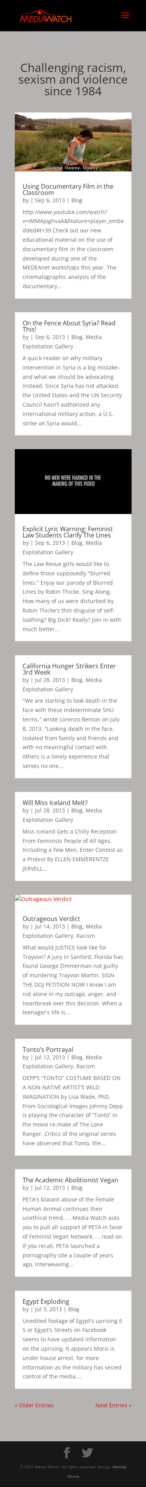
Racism (85, 935)
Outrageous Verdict (51, 918)
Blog (77, 200)
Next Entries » (113, 1405)
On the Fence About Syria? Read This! (69, 326)
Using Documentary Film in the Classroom (68, 189)
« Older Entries (34, 1405)
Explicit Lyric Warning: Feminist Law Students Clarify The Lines (68, 532)
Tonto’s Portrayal (48, 1049)
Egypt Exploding (46, 1301)
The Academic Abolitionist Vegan (70, 1180)
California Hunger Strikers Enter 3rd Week (69, 669)
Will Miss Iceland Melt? (55, 802)
